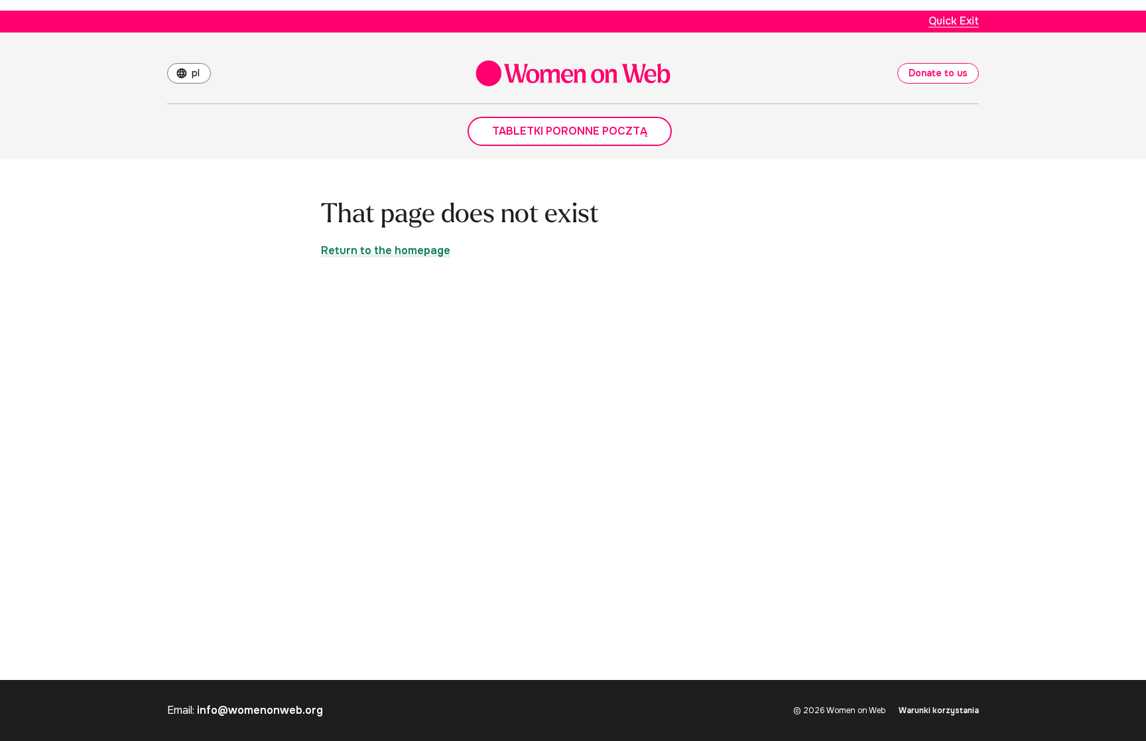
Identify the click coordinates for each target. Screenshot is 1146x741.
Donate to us (938, 73)
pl (196, 73)
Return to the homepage (385, 250)
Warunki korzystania (939, 710)
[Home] (573, 73)
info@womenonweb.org (260, 710)
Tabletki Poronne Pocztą (569, 131)
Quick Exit (953, 21)
